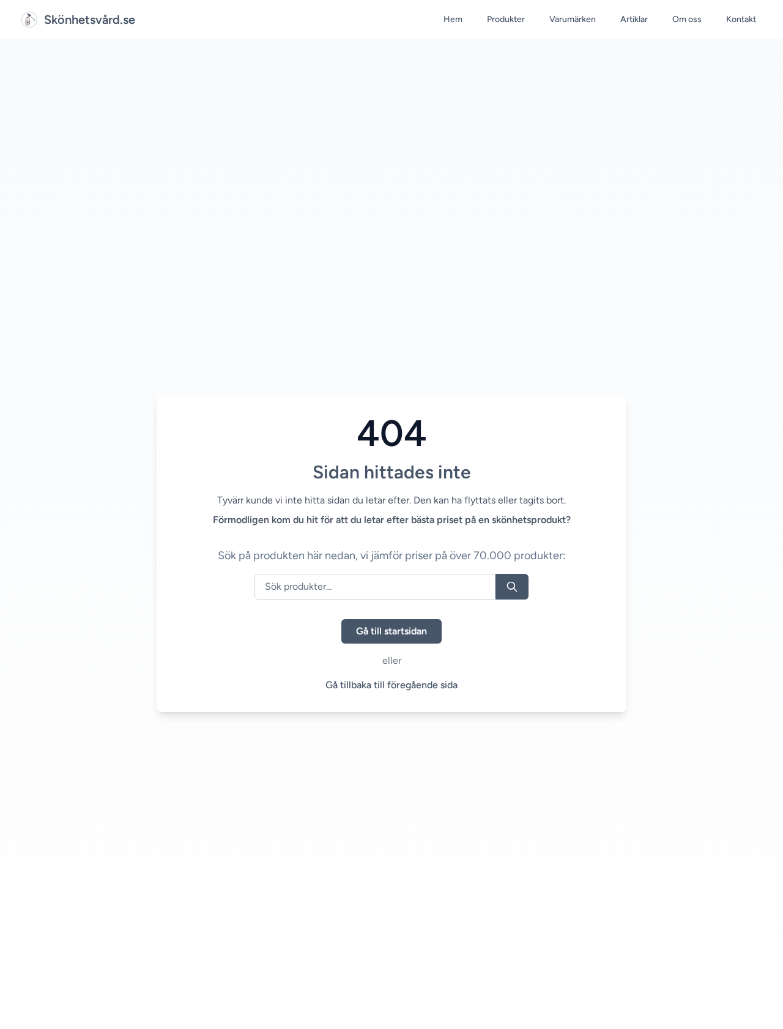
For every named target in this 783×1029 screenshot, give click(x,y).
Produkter (506, 19)
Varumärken (572, 19)
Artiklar (634, 19)
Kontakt (741, 19)
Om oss (687, 19)
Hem (452, 19)
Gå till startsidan (391, 631)
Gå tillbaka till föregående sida (391, 685)
